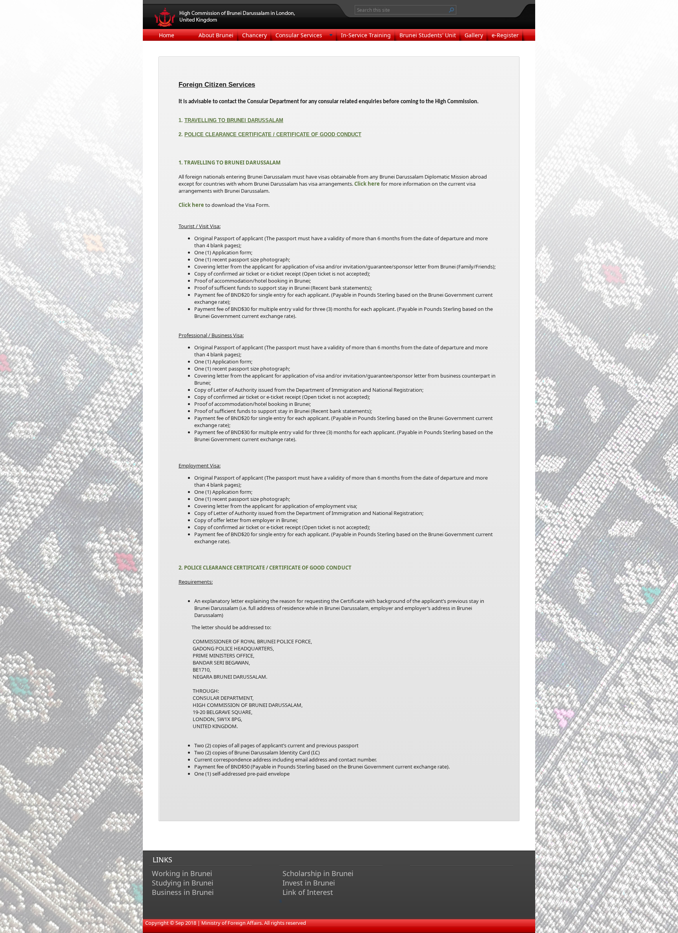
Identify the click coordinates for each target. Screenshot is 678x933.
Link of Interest (307, 892)
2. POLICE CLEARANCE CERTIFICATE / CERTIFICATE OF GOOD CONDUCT (265, 567)
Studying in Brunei (182, 882)
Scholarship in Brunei (318, 873)
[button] (451, 9)
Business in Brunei (183, 892)
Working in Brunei (182, 873)
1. (231, 120)
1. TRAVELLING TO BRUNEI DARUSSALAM (230, 162)
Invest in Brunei (308, 882)
